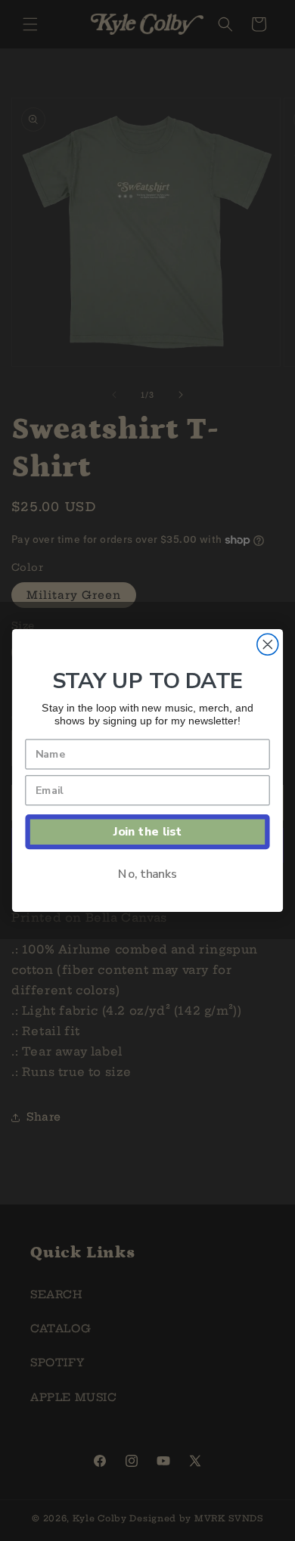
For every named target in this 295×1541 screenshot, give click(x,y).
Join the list (147, 831)
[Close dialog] (267, 644)
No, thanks (147, 874)
